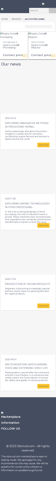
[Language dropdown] (44, 4)
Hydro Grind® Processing (11, 46)
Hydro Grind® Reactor (39, 46)
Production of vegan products (27, 284)
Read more (43, 145)
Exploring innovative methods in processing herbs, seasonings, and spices (27, 127)
